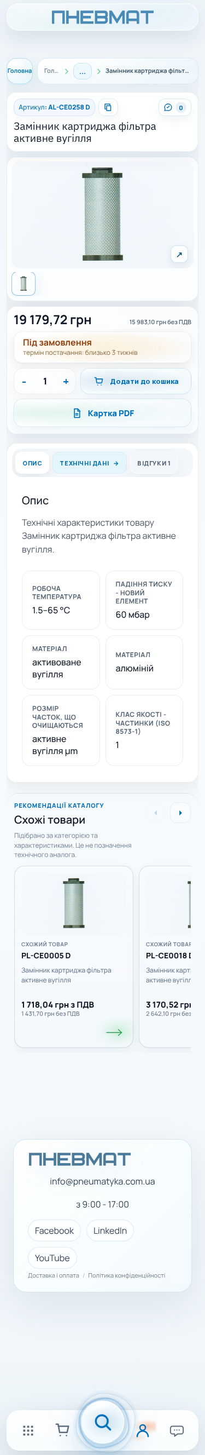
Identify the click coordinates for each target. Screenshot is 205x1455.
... (82, 71)
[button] (102, 215)
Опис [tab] (32, 463)
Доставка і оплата (53, 1276)
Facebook (54, 1230)
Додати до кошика (144, 381)
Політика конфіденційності (126, 1276)
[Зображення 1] (23, 284)
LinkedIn (110, 1230)
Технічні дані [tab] (84, 463)
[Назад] (155, 812)
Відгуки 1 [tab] (154, 463)
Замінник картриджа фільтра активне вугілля (85, 132)
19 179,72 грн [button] (53, 319)
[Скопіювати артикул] (108, 107)
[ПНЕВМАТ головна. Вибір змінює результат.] (102, 17)
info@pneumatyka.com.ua (102, 1181)
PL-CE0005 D (46, 957)
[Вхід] (142, 1430)
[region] (102, 953)
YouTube (52, 1258)
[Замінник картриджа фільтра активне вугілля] (73, 904)
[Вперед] (180, 812)
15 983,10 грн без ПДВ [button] (160, 322)
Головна (20, 71)
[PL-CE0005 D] (114, 1033)
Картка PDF (111, 413)
